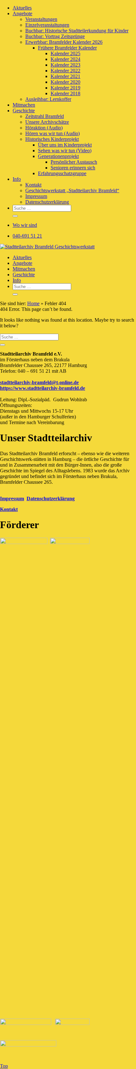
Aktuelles (22, 7)
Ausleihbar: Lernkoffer (48, 99)
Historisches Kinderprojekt (52, 139)
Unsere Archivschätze (47, 122)
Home (33, 303)
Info (17, 179)
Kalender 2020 (65, 82)
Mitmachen (24, 105)
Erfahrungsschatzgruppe (62, 173)
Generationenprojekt (58, 156)
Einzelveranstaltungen (47, 25)
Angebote (22, 13)
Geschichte (24, 110)
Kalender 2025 (65, 53)
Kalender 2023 (65, 65)
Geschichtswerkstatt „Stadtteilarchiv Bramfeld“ (72, 190)
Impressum (36, 196)
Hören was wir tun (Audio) (52, 133)
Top (4, 1066)
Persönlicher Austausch (74, 162)
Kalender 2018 (65, 93)
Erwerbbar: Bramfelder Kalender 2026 (63, 42)
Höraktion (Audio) (44, 127)
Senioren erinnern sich (73, 167)
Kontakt (33, 184)
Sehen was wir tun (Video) (64, 150)
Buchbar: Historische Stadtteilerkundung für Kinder (76, 30)
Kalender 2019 (65, 87)
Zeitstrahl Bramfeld (44, 116)
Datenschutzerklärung (47, 202)
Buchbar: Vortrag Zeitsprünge (55, 36)
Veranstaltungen (41, 19)
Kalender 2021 (65, 76)
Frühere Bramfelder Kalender (67, 47)
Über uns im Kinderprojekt (65, 145)
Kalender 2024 (65, 59)
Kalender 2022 (65, 70)
